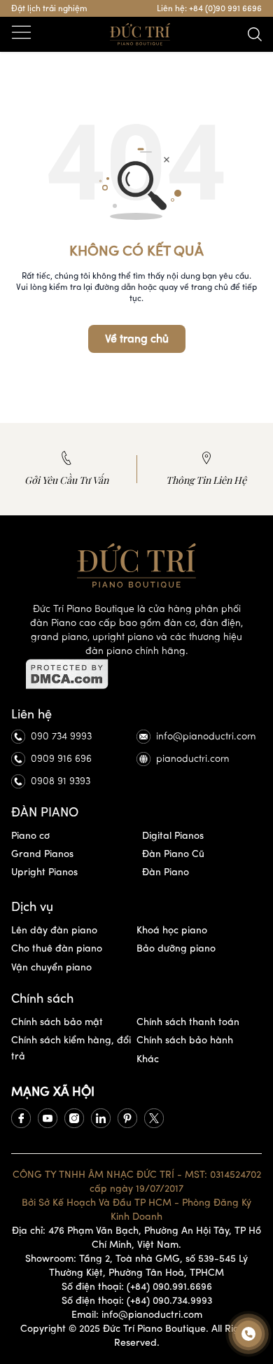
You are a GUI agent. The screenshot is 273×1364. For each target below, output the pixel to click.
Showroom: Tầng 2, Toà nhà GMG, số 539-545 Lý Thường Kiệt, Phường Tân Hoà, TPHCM (136, 1265)
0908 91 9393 (60, 781)
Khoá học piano (171, 930)
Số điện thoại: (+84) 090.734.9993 (137, 1300)
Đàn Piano (165, 872)
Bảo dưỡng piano (176, 948)
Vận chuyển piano (51, 967)
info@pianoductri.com (206, 736)
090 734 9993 (61, 736)
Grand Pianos (42, 854)
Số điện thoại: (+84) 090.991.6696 (137, 1286)
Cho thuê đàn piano (56, 948)
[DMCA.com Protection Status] (136, 674)
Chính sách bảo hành (184, 1040)
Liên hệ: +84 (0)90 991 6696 (209, 8)
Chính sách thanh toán (187, 1022)
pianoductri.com (193, 758)
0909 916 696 (61, 758)
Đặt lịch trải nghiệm (49, 8)
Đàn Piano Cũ (173, 854)
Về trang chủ (137, 338)
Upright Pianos (44, 872)
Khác (147, 1059)
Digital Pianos (173, 835)
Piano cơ (30, 835)
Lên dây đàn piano (54, 930)
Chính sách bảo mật (57, 1022)
